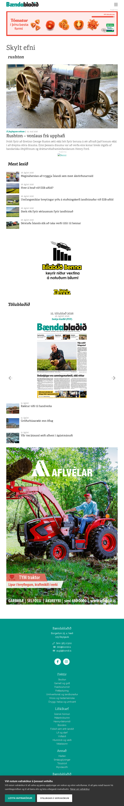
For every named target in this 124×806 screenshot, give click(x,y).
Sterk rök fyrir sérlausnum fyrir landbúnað (47, 211)
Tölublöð (62, 763)
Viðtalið (62, 736)
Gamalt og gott (62, 683)
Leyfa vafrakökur (20, 798)
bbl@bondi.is (63, 647)
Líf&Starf (62, 709)
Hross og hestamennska (62, 698)
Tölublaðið (19, 304)
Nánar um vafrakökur (80, 789)
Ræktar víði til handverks (36, 406)
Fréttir (62, 674)
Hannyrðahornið (62, 721)
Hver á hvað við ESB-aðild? (37, 187)
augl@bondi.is (63, 650)
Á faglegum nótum (15, 131)
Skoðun (62, 679)
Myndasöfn (62, 767)
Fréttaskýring (62, 690)
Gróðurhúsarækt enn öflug (37, 421)
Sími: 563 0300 (63, 643)
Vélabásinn (62, 743)
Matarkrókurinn (62, 717)
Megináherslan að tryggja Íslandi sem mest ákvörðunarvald (57, 176)
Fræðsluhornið (62, 687)
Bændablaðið (61, 774)
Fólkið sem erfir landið (62, 729)
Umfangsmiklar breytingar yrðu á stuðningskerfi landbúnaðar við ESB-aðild (67, 199)
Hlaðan (62, 756)
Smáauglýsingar (62, 759)
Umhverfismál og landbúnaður (62, 694)
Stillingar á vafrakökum (54, 798)
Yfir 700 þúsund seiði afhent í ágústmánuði (47, 435)
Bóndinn (62, 725)
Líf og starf (62, 732)
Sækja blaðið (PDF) (62, 319)
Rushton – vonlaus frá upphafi (35, 136)
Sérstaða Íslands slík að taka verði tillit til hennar (51, 223)
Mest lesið (18, 164)
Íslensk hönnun (62, 714)
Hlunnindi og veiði (62, 740)
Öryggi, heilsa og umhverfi (62, 702)
